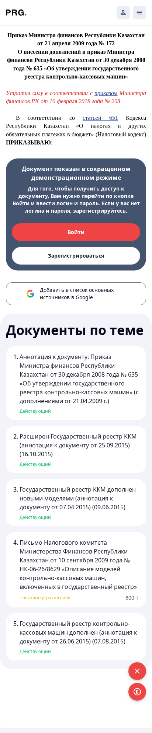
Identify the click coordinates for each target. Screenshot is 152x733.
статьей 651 (100, 118)
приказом (105, 93)
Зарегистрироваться (76, 255)
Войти (76, 231)
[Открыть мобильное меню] (139, 12)
